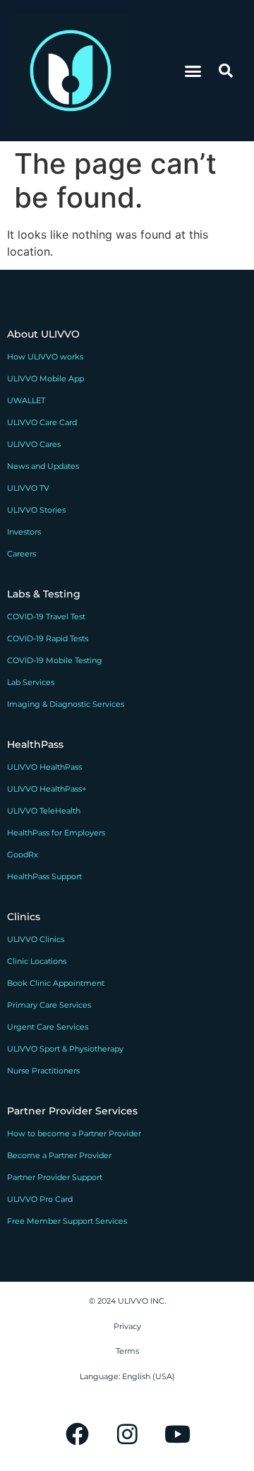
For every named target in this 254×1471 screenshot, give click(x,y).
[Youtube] (177, 1433)
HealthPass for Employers (56, 833)
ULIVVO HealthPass (44, 767)
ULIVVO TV (28, 488)
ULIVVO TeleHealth (43, 811)
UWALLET (26, 400)
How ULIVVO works (45, 357)
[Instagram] (127, 1433)
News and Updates (43, 466)
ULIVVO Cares (34, 444)
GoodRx (22, 854)
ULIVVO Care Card (42, 422)
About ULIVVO (43, 334)
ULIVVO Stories (36, 510)
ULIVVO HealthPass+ (46, 789)
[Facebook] (77, 1433)
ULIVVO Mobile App (45, 378)
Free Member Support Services (67, 1221)
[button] (193, 70)
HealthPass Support (44, 876)
